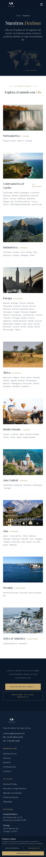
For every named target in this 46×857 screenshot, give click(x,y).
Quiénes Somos (10, 754)
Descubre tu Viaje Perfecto (23, 696)
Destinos (7, 762)
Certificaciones (9, 767)
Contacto (7, 771)
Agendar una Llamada (12, 793)
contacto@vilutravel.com (14, 733)
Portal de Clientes (10, 797)
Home (18, 16)
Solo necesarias (12, 848)
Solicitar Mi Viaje (10, 784)
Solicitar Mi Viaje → (23, 687)
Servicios (7, 758)
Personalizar (33, 848)
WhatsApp (7, 801)
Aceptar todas (23, 853)
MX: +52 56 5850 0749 (13, 737)
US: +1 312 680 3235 (11, 741)
